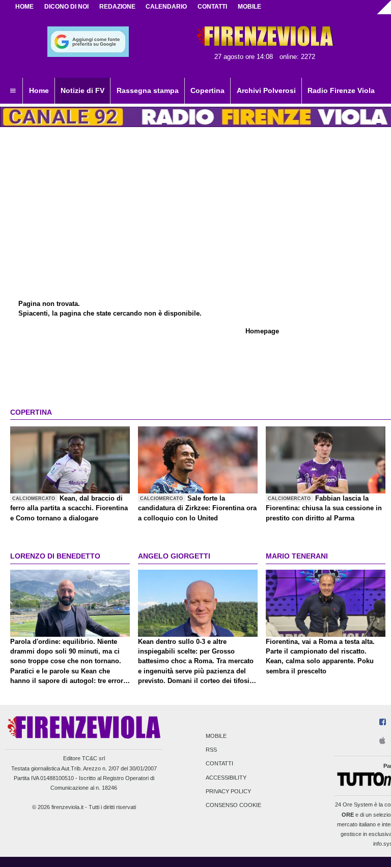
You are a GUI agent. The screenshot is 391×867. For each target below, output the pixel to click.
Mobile (216, 736)
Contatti (219, 764)
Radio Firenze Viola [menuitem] (341, 90)
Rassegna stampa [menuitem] (148, 90)
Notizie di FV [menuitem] (82, 90)
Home (24, 7)
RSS (211, 750)
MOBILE (249, 7)
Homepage (262, 331)
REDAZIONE (117, 7)
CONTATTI (212, 7)
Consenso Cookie (233, 805)
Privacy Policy (228, 791)
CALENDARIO (166, 7)
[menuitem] (12, 91)
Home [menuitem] (39, 90)
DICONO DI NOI (66, 7)
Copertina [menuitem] (207, 90)
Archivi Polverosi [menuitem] (266, 90)
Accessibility (226, 778)
